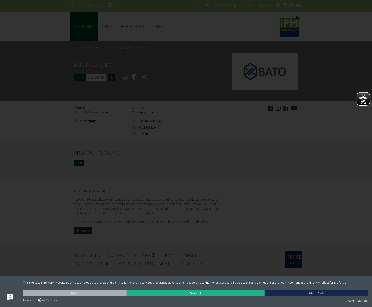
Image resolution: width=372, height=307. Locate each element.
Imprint (350, 301)
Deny (75, 293)
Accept (196, 293)
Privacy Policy (362, 301)
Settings (316, 293)
